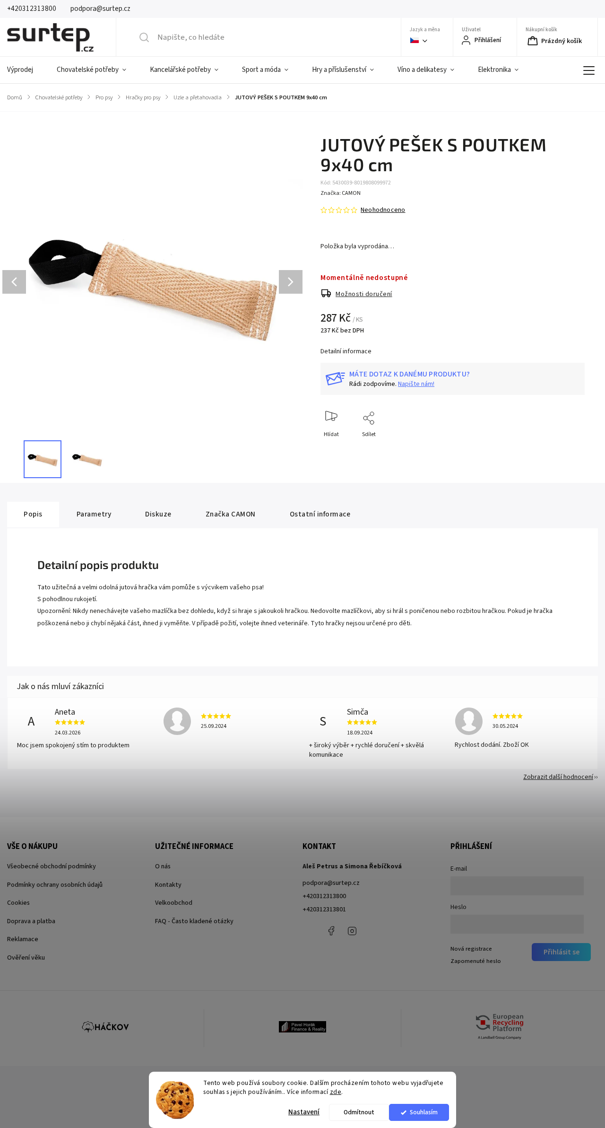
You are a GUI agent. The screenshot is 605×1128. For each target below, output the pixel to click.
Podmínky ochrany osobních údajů (55, 885)
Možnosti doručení (364, 294)
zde (336, 1091)
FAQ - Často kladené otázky (194, 921)
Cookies (18, 903)
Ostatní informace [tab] (320, 514)
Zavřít (569, 450)
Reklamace (22, 939)
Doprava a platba (31, 921)
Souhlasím (424, 1112)
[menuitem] (26, 70)
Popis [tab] (33, 514)
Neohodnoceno (383, 210)
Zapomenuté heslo (475, 961)
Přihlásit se (561, 952)
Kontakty (168, 885)
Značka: (340, 193)
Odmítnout (359, 1112)
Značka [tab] (231, 514)
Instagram (352, 931)
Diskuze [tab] (158, 514)
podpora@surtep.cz (331, 883)
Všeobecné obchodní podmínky (51, 866)
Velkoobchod (173, 903)
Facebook (331, 931)
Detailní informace (346, 351)
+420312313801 (324, 909)
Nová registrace (471, 948)
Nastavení (304, 1112)
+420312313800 (324, 896)
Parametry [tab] (94, 514)
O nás (163, 866)
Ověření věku (26, 957)
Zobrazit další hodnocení (558, 777)
